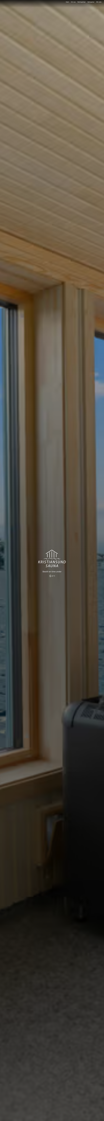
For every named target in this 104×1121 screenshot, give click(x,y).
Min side (98, 2)
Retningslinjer (82, 2)
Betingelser (91, 2)
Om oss (73, 2)
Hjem (67, 2)
